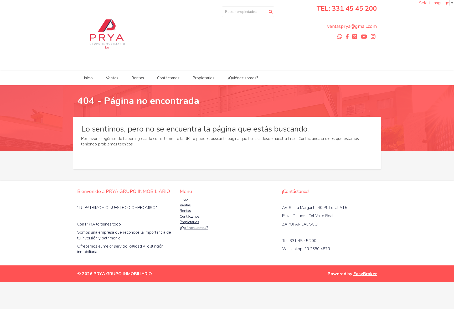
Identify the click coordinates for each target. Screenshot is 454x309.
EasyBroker (365, 274)
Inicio (88, 78)
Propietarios (203, 78)
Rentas (137, 78)
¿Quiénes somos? (243, 78)
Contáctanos (168, 78)
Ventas (112, 78)
